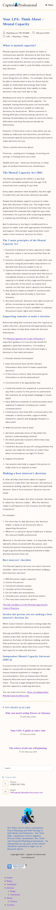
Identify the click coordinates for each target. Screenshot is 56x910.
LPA (8, 36)
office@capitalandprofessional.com (26, 792)
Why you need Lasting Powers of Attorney (28, 713)
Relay (26, 36)
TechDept (12, 884)
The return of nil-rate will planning (28, 748)
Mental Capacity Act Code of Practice (25, 338)
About (10, 898)
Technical (15, 894)
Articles (10, 888)
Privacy (13, 901)
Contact (11, 905)
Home (10, 877)
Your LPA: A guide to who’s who (28, 730)
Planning (17, 36)
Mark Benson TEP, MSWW (17, 33)
